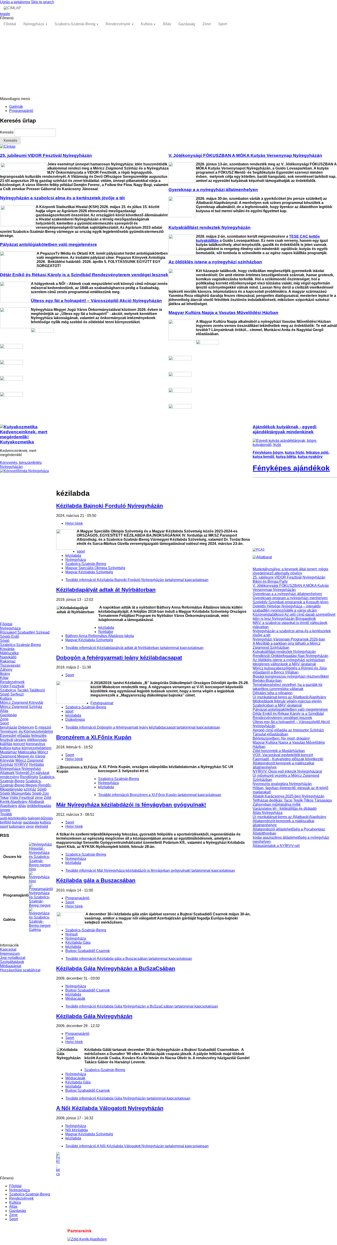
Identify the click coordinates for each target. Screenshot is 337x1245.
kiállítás (6, 744)
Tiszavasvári (10, 665)
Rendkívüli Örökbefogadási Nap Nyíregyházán (290, 656)
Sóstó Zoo (40, 793)
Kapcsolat (8, 949)
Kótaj (4, 678)
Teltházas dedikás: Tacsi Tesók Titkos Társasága (292, 800)
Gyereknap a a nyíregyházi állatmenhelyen (287, 594)
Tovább (6, 814)
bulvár (17, 822)
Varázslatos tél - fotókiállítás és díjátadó (285, 809)
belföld (5, 822)
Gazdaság (186, 24)
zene (39, 797)
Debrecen (26, 727)
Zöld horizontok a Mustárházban (279, 751)
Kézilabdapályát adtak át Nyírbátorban (106, 590)
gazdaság (31, 822)
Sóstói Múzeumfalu (15, 793)
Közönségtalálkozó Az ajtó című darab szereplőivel (294, 614)
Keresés (7, 132)
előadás (23, 736)
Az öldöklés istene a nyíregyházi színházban (289, 660)
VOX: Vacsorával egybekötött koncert (283, 755)
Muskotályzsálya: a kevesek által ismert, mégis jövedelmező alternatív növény (290, 571)
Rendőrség (29, 777)
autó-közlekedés (13, 818)
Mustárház (8, 752)
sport (4, 826)
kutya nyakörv (310, 457)
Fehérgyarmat (102, 703)
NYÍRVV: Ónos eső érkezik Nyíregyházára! (287, 771)
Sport (222, 24)
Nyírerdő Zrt (25, 773)
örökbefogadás (39, 806)
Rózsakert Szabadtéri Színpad (25, 632)
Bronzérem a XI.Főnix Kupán (93, 737)
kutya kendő (263, 457)
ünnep (5, 810)
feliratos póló (317, 452)
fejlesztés (39, 736)
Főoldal (10, 24)
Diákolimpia (75, 719)
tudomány (17, 826)
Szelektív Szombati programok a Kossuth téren (291, 602)
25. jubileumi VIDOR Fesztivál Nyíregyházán (289, 577)
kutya (16, 748)
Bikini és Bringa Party (270, 581)
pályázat (42, 773)
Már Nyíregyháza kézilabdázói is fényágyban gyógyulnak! (131, 805)
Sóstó (4, 641)
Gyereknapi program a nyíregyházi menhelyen (290, 598)
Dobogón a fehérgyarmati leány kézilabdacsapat (119, 658)
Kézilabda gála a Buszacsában (95, 880)
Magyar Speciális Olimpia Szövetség (95, 568)
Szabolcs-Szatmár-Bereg (75, 24)
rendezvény (9, 777)
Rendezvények (118, 24)
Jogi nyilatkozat (12, 958)
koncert (19, 744)
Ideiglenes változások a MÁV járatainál (284, 664)
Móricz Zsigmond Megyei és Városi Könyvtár (24, 756)
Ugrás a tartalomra (15, 2)
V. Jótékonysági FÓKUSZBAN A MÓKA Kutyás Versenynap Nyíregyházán (291, 588)
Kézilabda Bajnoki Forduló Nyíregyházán (109, 506)
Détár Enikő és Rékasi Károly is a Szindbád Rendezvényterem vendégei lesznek (288, 716)
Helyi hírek (74, 523)
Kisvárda (7, 649)
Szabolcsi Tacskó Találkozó (22, 690)
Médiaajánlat (10, 966)
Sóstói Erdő (9, 636)
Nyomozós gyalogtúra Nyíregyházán (282, 784)
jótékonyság (37, 740)
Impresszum (10, 953)
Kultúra (146, 24)
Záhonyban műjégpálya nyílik (277, 804)
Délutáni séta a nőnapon (273, 693)
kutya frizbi (294, 452)
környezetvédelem (36, 748)
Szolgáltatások (12, 962)
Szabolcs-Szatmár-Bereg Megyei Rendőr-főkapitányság (26, 785)
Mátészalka (9, 653)
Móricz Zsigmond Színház (21, 707)
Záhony (6, 669)
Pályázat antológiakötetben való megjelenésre (290, 709)
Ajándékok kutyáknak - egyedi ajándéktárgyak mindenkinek (284, 429)
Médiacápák (75, 998)
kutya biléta (286, 457)
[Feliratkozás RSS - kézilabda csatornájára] (154, 1164)
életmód (41, 826)
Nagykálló (8, 657)
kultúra (5, 748)
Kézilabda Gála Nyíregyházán (94, 1016)
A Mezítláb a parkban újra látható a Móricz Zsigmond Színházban (286, 645)
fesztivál (6, 740)
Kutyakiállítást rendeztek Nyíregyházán (284, 652)
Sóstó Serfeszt (12, 694)
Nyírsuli (71, 934)
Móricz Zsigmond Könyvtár (21, 703)
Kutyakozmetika (17, 442)
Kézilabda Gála (78, 942)
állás (22, 806)
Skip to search (42, 2)
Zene (206, 24)
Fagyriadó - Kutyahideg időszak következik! (288, 759)
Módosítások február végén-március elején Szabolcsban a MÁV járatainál (287, 703)
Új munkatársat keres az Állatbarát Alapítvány (289, 697)
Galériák (16, 107)
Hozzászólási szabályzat (20, 970)
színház (30, 789)
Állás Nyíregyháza (267, 813)
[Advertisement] (168, 62)
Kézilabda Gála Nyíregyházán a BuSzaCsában (115, 968)
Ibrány (5, 674)
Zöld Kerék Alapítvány (25, 800)
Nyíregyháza (33, 24)
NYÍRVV (21, 764)
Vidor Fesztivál (12, 686)
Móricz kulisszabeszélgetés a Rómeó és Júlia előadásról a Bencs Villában (290, 670)
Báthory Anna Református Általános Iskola (99, 636)
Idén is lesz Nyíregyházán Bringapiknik (284, 619)
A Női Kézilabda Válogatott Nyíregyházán (109, 1108)
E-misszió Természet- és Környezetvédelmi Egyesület (26, 731)
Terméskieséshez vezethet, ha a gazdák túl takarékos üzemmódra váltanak (287, 687)
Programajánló (21, 111)
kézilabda (73, 555)
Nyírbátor (36, 764)
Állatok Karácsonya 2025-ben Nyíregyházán (288, 796)
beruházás (8, 727)
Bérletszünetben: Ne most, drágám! (281, 738)
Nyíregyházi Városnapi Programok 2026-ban (289, 639)
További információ (136, 580)
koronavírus (35, 744)
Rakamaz (8, 661)
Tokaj (4, 797)
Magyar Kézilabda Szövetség (89, 572)
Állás (167, 24)
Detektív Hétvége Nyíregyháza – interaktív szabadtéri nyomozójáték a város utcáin (287, 608)
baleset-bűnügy (40, 818)
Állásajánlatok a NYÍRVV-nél (276, 846)
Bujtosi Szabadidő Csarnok (87, 951)
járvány (20, 740)
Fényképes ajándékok (291, 468)
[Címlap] (7, 146)
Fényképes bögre (268, 452)
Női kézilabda (76, 1130)
